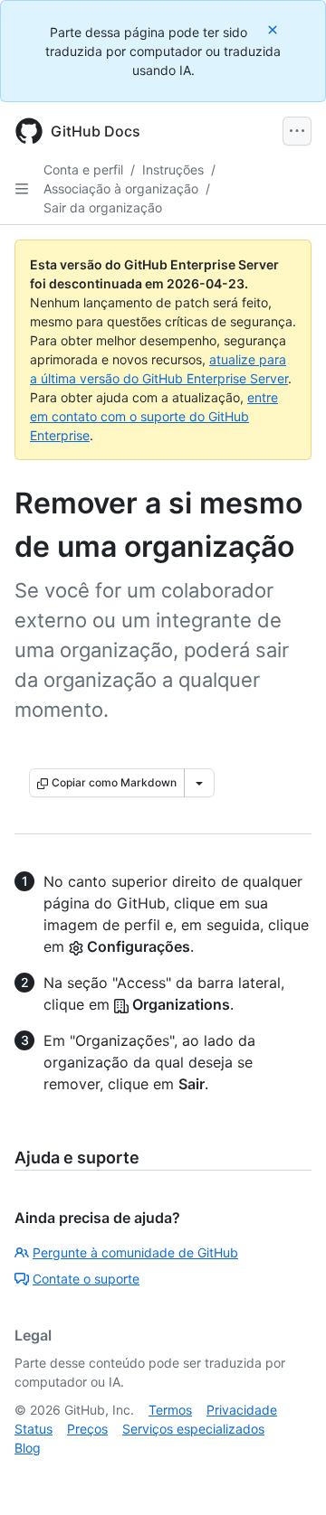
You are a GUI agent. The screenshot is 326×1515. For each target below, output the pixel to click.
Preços (87, 1428)
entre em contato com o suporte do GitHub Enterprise (154, 416)
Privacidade (241, 1409)
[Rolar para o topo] (286, 1475)
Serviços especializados (193, 1428)
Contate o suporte (86, 1278)
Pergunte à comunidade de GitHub (135, 1252)
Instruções (173, 169)
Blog (27, 1447)
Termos (170, 1409)
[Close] (274, 29)
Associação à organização (120, 188)
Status (33, 1428)
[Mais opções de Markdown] (199, 782)
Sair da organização (102, 207)
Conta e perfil (83, 169)
